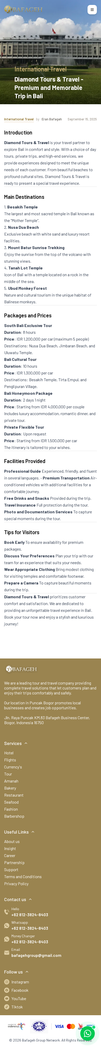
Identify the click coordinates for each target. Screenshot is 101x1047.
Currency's (13, 766)
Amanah (11, 780)
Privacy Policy (16, 883)
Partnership (14, 862)
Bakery (10, 787)
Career (9, 855)
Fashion (11, 808)
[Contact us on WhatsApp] (87, 1033)
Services (13, 743)
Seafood (11, 801)
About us (12, 841)
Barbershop (14, 816)
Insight (10, 848)
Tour (8, 773)
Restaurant (14, 794)
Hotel (8, 752)
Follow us (13, 972)
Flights (10, 759)
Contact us (15, 899)
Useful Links (16, 832)
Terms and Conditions (23, 876)
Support (11, 869)
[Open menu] (92, 9)
